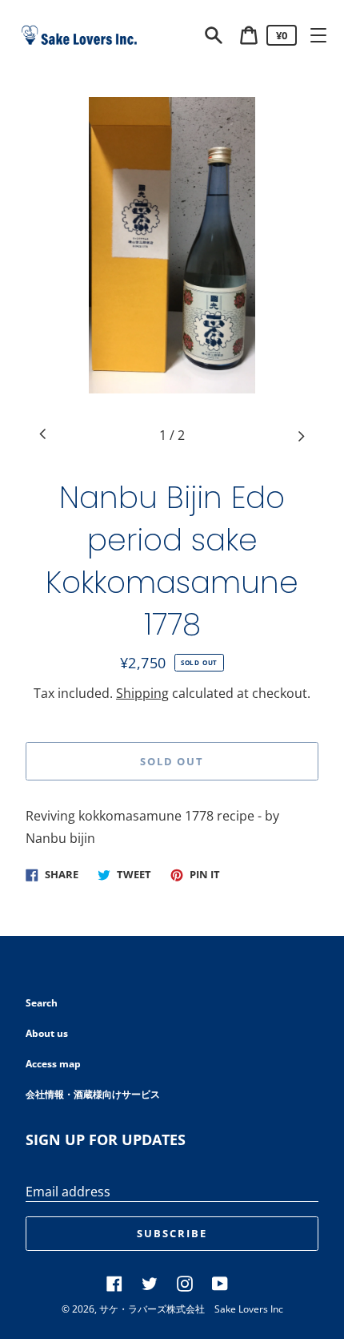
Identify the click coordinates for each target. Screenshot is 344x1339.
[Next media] (300, 435)
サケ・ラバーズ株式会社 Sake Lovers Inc (191, 1309)
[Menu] (318, 35)
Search (42, 1003)
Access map (53, 1064)
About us (47, 1033)
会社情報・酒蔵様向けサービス (93, 1094)
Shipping (142, 693)
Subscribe (172, 1233)
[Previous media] (43, 435)
